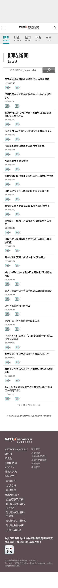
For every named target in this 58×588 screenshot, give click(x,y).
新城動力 (10, 476)
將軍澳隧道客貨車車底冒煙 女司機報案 (25, 145)
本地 (38, 39)
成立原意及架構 (15, 499)
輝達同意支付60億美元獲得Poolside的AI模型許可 (28, 96)
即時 (6, 39)
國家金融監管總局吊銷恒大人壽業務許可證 (27, 353)
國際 (28, 39)
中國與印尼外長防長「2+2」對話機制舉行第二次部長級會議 (29, 337)
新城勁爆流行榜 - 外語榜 (15, 514)
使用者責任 (47, 415)
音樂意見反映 (13, 530)
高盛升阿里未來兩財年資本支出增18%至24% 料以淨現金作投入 (28, 114)
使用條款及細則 (39, 456)
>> (39, 405)
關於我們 (35, 449)
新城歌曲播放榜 (15, 525)
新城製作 (11, 481)
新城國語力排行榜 (16, 520)
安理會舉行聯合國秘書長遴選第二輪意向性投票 (29, 175)
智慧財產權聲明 (36, 415)
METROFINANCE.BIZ (16, 449)
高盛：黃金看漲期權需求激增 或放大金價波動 (28, 290)
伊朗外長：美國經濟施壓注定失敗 (22, 320)
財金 (17, 39)
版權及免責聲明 (39, 459)
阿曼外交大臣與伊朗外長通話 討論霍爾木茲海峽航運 (28, 240)
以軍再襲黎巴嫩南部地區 (17, 305)
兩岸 (48, 39)
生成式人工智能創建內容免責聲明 (18, 415)
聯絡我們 (35, 467)
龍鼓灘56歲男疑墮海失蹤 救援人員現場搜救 (27, 205)
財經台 (8, 454)
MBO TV (9, 467)
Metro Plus (11, 462)
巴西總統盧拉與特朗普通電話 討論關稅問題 (27, 79)
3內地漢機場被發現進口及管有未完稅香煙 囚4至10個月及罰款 (28, 388)
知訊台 (8, 458)
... (36, 405)
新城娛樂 (11, 490)
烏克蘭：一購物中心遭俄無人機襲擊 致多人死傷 (28, 222)
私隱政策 (35, 463)
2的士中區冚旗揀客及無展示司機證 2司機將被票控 (28, 274)
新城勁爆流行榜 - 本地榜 (15, 505)
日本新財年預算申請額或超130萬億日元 (25, 257)
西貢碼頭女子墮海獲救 (16, 160)
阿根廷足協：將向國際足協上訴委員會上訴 (27, 190)
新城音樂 (11, 485)
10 (34, 405)
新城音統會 (11, 494)
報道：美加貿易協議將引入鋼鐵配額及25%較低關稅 (29, 370)
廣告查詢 (35, 452)
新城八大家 (11, 471)
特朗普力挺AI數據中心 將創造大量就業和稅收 (28, 130)
